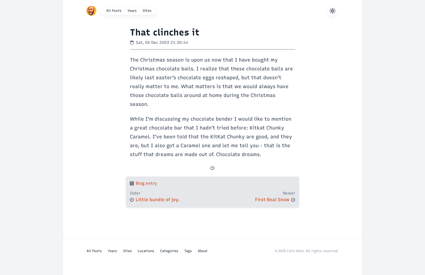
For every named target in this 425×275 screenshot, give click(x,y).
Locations (146, 251)
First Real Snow (272, 199)
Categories (169, 251)
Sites (147, 11)
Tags (188, 251)
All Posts (113, 11)
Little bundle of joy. (158, 199)
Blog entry (146, 183)
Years (132, 11)
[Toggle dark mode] (332, 11)
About (203, 251)
